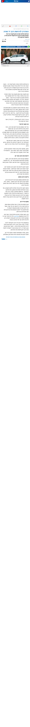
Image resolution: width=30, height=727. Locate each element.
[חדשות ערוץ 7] (15, 1)
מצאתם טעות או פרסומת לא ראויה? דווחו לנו (14, 237)
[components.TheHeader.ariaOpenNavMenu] (25, 1)
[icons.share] (2, 1)
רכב (26, 43)
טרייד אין (15, 216)
